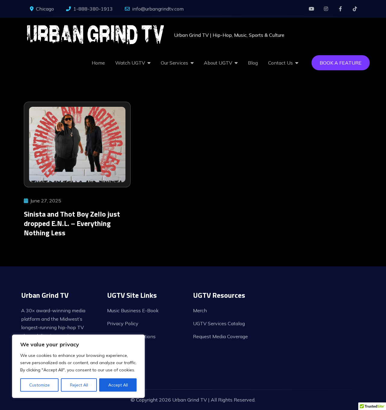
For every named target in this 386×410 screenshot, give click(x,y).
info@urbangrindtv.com (158, 9)
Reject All (79, 385)
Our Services (174, 63)
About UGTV (218, 63)
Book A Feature (341, 63)
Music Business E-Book (133, 310)
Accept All (118, 385)
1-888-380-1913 (93, 9)
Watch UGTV (130, 63)
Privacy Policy (122, 323)
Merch (200, 310)
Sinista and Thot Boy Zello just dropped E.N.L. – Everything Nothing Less (72, 223)
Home (98, 63)
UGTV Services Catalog (219, 323)
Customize (39, 385)
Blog (253, 63)
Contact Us (280, 63)
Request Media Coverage (220, 336)
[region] (78, 366)
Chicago (45, 9)
